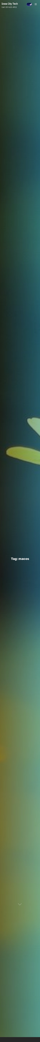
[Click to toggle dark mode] (29, 4)
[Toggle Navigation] (35, 4)
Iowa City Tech (10, 3)
